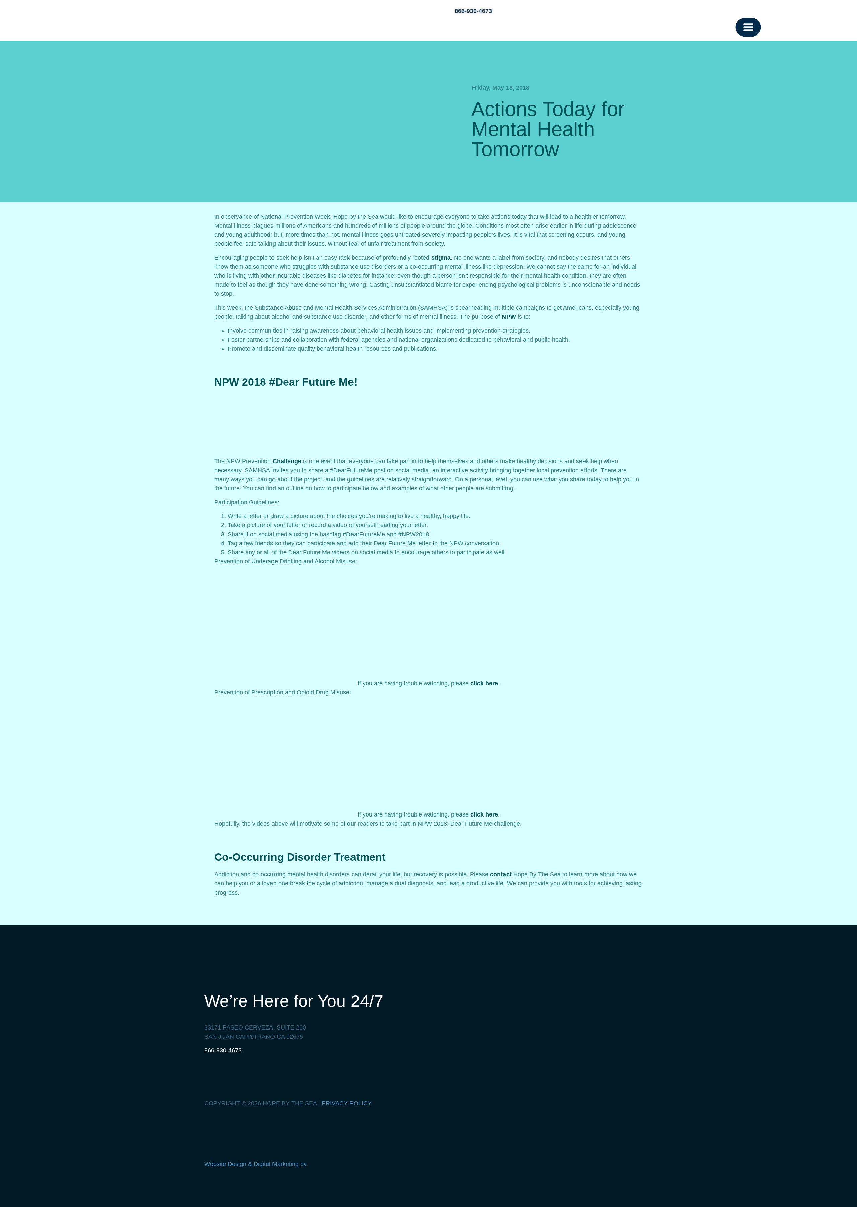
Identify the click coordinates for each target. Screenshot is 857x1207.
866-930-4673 (223, 1050)
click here (484, 683)
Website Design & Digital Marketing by (256, 1164)
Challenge (286, 461)
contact (501, 874)
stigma (441, 257)
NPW (509, 316)
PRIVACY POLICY (347, 1103)
